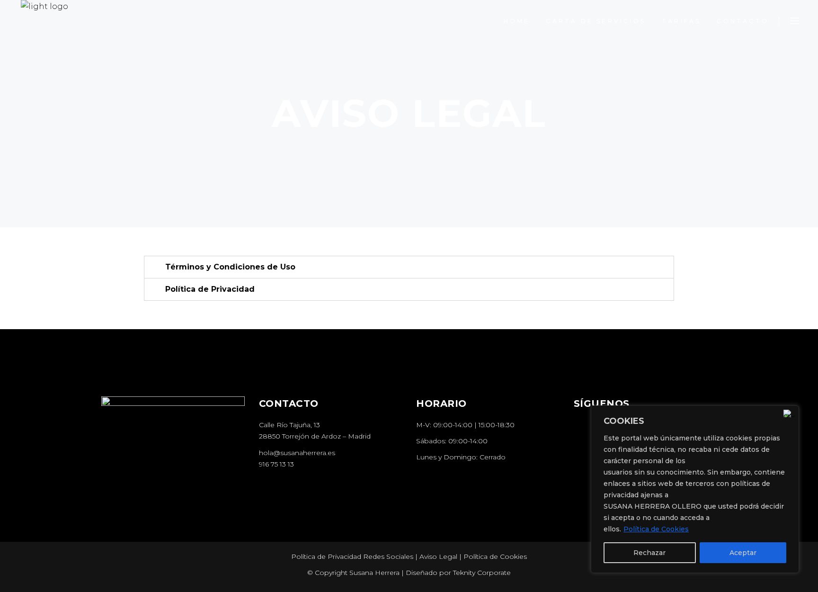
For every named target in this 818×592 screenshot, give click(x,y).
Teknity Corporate (482, 572)
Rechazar (649, 552)
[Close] (789, 413)
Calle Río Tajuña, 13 (289, 425)
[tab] (409, 267)
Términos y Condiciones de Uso (230, 266)
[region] (695, 489)
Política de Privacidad (210, 289)
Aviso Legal (438, 556)
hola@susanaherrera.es (297, 452)
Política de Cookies (656, 529)
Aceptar (742, 552)
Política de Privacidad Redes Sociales (352, 556)
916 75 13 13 (276, 464)
